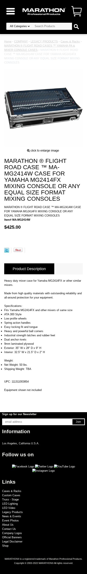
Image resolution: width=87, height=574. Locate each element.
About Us (8, 524)
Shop (5, 545)
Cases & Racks (70, 41)
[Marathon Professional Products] (43, 11)
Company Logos (12, 533)
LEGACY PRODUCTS (44, 41)
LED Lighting (10, 503)
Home (7, 41)
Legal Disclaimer (12, 541)
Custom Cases (11, 495)
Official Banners (12, 537)
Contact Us (9, 528)
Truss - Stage (10, 499)
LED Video (8, 507)
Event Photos (10, 520)
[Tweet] (6, 251)
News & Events (11, 516)
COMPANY (21, 41)
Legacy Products (12, 512)
